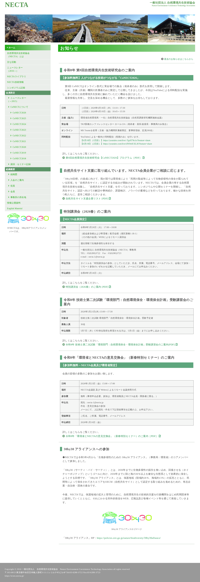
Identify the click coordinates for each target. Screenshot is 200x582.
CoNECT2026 (19, 112)
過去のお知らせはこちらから (178, 59)
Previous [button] (8, 28)
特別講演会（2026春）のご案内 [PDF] (87, 286)
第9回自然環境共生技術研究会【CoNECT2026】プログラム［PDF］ (104, 157)
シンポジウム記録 (16, 88)
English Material (14, 208)
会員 (12, 191)
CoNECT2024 (19, 124)
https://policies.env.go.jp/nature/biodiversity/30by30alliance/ (129, 538)
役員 (12, 186)
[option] (29, 28)
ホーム (12, 47)
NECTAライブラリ (16, 76)
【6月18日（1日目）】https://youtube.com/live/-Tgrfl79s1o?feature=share (115, 140)
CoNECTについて (19, 107)
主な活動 (11, 62)
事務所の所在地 (18, 197)
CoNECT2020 (19, 147)
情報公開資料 (14, 203)
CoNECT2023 (19, 130)
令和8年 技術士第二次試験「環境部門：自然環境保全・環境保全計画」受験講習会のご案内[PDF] (121, 344)
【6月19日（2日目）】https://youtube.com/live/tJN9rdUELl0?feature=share (116, 144)
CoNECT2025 (19, 118)
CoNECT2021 (19, 141)
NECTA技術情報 (15, 82)
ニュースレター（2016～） (15, 69)
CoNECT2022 (19, 135)
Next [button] (191, 28)
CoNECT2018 (19, 158)
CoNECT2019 (19, 153)
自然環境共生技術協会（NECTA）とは (18, 55)
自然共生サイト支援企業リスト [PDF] (87, 198)
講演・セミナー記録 (20, 164)
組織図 (13, 174)
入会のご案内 (17, 180)
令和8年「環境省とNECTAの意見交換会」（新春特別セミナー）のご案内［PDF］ (112, 436)
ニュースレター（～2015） (16, 99)
